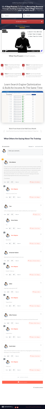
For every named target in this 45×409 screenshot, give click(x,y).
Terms (35, 407)
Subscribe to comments (39, 387)
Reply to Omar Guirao (36, 228)
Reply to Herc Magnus (35, 197)
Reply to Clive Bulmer (36, 182)
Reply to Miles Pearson (35, 323)
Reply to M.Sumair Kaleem (35, 260)
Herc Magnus (14, 235)
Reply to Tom (37, 214)
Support (27, 407)
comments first (39, 146)
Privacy (31, 407)
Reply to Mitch (37, 292)
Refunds (39, 407)
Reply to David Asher (36, 356)
